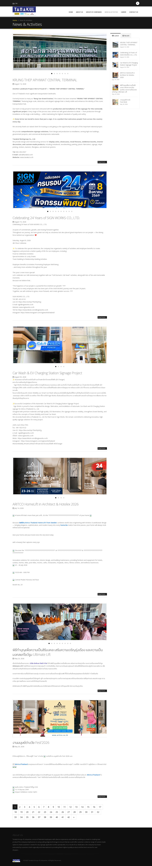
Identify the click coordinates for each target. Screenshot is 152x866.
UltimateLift (18, 686)
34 (21, 817)
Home (15, 20)
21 (33, 812)
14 (82, 807)
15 (88, 807)
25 (57, 812)
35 (27, 817)
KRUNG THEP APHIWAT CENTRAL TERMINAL (45, 80)
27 (68, 812)
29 (80, 812)
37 (39, 817)
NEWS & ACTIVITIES (111, 12)
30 (86, 812)
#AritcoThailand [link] (21, 764)
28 (74, 812)
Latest (116, 36)
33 (15, 817)
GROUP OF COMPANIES (94, 12)
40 (57, 817)
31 (92, 812)
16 (94, 807)
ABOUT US (79, 12)
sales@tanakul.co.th (25, 155)
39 (51, 817)
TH (16, 3)
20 (27, 812)
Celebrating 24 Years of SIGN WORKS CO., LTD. (46, 217)
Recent (126, 36)
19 (21, 812)
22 (39, 812)
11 (64, 807)
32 (98, 812)
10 (59, 807)
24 (51, 812)
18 (15, 812)
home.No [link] (64, 525)
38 (45, 817)
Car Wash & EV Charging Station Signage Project (47, 373)
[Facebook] (137, 3)
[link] (38, 523)
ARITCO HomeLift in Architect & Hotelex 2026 (46, 504)
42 (68, 817)
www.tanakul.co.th (26, 157)
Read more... (102, 162)
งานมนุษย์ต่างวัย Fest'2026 (31, 742)
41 (63, 817)
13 (76, 807)
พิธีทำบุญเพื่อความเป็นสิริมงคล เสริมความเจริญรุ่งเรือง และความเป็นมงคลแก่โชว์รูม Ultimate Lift (124, 88)
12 (70, 807)
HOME (71, 12)
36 (33, 817)
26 (63, 812)
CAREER (123, 12)
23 (45, 812)
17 (100, 807)
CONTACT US (133, 12)
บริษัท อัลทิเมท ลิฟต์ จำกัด (38, 663)
